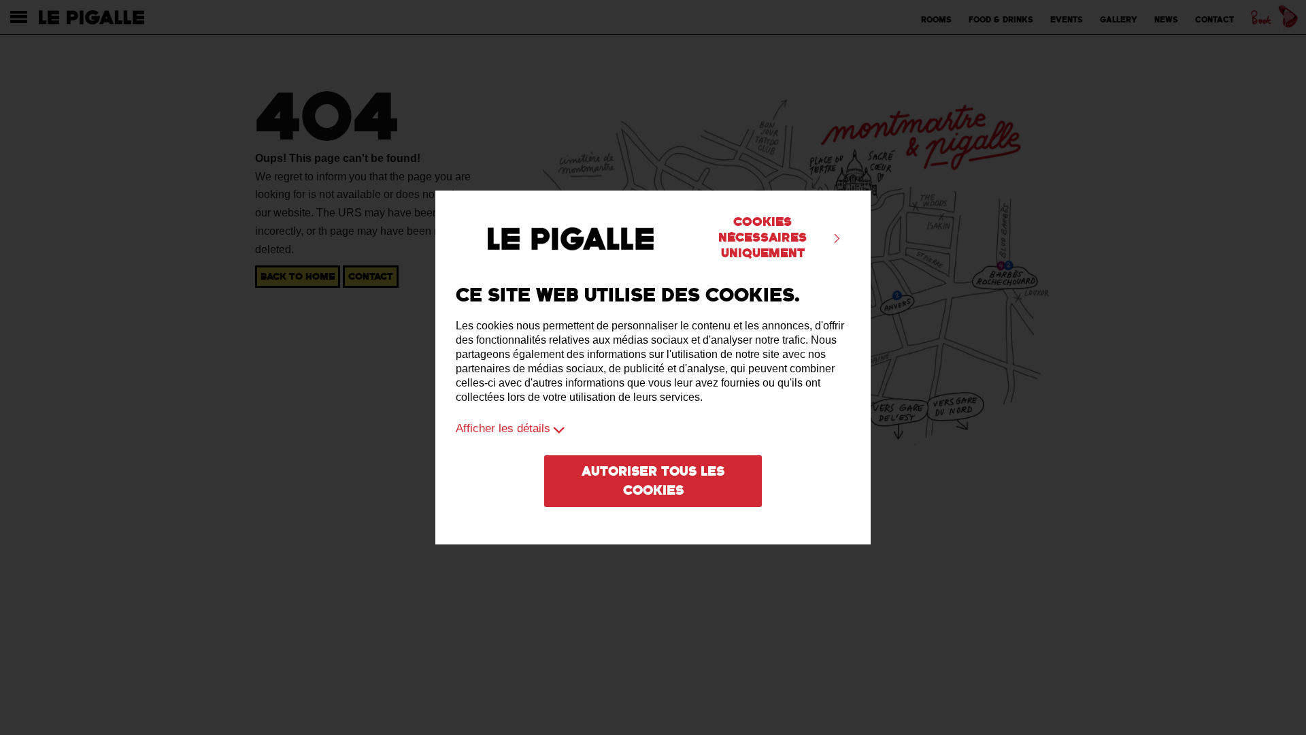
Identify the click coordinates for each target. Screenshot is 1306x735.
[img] (837, 238)
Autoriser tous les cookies (653, 481)
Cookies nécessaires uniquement (762, 238)
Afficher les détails (503, 428)
